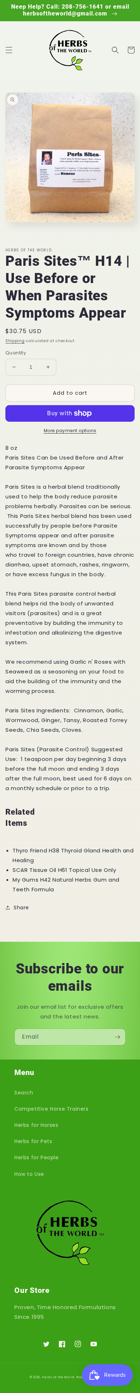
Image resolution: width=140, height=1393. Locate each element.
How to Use (29, 1174)
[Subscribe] (117, 1037)
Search (23, 1092)
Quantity (15, 352)
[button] (9, 50)
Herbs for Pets (33, 1141)
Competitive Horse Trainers (51, 1108)
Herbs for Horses (36, 1125)
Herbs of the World (58, 1377)
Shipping (15, 341)
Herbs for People (36, 1157)
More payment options (70, 430)
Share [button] (21, 907)
